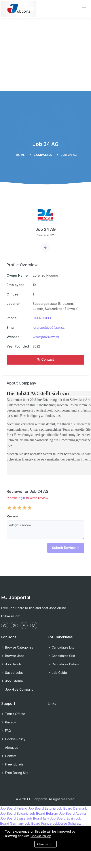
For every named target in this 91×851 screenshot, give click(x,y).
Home (20, 155)
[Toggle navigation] (83, 9)
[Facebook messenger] (14, 625)
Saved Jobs (13, 672)
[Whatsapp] (4, 625)
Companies (43, 154)
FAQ (7, 730)
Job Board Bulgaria (14, 813)
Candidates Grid (63, 656)
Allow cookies (46, 844)
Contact (10, 756)
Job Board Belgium (43, 813)
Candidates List (62, 647)
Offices (12, 294)
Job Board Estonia (42, 808)
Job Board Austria (72, 813)
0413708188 (42, 318)
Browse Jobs (14, 656)
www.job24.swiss (46, 337)
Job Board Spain (62, 818)
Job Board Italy (37, 818)
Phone (12, 318)
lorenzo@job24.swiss (49, 327)
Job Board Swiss (12, 818)
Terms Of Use (14, 714)
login (21, 498)
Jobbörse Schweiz (67, 823)
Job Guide (59, 672)
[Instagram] (24, 625)
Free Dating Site (16, 773)
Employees (15, 285)
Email (11, 327)
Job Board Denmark (72, 808)
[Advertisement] (45, 45)
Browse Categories (18, 647)
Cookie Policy (14, 739)
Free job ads (14, 764)
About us (11, 747)
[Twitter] (33, 625)
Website (13, 337)
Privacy (10, 722)
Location (13, 303)
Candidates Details (65, 664)
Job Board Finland (13, 808)
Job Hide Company (18, 689)
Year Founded (18, 346)
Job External (13, 681)
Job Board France (38, 823)
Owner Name (17, 275)
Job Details (12, 664)
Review (12, 516)
